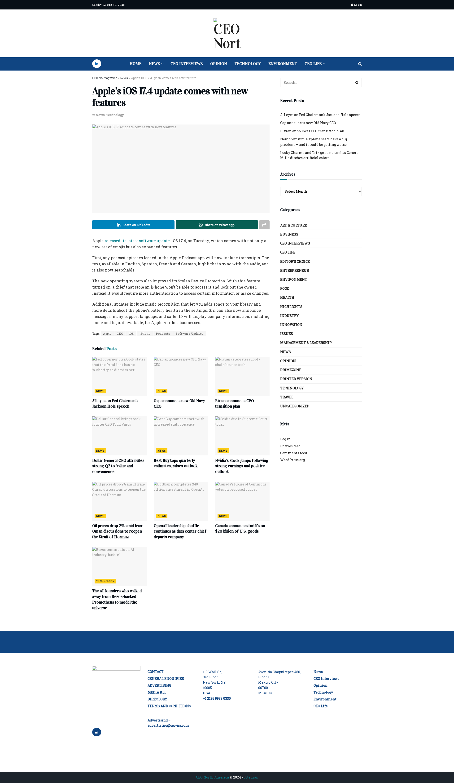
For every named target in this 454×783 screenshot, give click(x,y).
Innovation (291, 324)
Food (284, 288)
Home (135, 63)
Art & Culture (293, 225)
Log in (285, 439)
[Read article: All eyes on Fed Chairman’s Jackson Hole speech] (119, 376)
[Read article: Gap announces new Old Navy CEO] (181, 376)
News (154, 63)
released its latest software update (137, 240)
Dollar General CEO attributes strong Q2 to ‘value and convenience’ (118, 466)
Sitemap (251, 777)
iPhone (145, 333)
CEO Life (313, 63)
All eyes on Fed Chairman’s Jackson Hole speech (320, 114)
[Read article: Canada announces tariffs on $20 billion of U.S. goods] (242, 501)
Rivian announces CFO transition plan (312, 131)
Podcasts (163, 333)
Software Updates (190, 333)
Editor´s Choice (295, 261)
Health (287, 297)
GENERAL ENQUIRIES (166, 678)
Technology (248, 63)
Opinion (218, 63)
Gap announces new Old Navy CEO (308, 122)
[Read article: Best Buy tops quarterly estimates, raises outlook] (181, 435)
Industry (289, 315)
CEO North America (212, 777)
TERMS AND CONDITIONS (169, 706)
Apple (107, 333)
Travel (286, 397)
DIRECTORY (157, 699)
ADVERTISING (159, 685)
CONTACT (156, 671)
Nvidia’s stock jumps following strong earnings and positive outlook (241, 466)
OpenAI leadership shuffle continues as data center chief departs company (180, 531)
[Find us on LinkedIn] (96, 64)
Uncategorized (294, 406)
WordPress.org (292, 460)
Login (358, 4)
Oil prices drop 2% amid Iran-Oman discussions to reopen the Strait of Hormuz (117, 531)
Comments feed (293, 453)
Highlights (291, 306)
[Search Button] (360, 64)
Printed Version (296, 379)
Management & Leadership (306, 342)
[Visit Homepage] (227, 33)
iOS (131, 333)
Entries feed (290, 446)
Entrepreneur (294, 270)
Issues (286, 333)
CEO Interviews (186, 63)
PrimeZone (290, 370)
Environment (282, 63)
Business (289, 234)
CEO (120, 333)
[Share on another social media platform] (264, 224)
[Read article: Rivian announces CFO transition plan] (242, 376)
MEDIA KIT (157, 692)
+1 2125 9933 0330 (217, 698)
